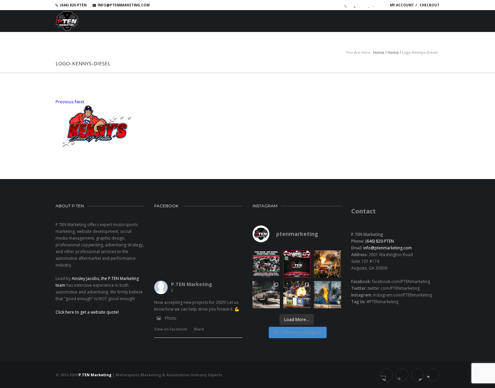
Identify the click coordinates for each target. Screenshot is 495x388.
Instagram (376, 5)
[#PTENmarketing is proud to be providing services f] (296, 264)
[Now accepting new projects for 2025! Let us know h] (266, 264)
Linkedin (366, 5)
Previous (65, 102)
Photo (170, 318)
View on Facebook (170, 328)
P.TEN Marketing (191, 284)
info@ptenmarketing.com (124, 5)
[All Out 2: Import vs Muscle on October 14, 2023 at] (327, 294)
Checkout (429, 5)
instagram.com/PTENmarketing (402, 295)
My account (402, 5)
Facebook (347, 5)
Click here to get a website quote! (87, 312)
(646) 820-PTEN (379, 241)
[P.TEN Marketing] (67, 21)
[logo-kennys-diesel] (247, 126)
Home (378, 52)
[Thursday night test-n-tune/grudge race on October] (266, 294)
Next (79, 102)
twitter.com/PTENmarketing (394, 288)
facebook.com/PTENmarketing (401, 281)
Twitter (356, 5)
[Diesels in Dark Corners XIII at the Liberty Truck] (327, 264)
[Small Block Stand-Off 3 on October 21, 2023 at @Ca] (296, 294)
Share (199, 328)
